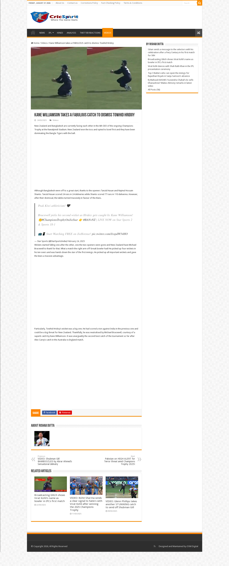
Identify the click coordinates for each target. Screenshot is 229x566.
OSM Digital (192, 546)
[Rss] (154, 546)
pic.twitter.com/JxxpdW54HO (110, 234)
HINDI (60, 33)
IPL (50, 33)
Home (33, 32)
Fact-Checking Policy (110, 3)
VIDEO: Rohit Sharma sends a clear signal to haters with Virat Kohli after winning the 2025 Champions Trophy (86, 504)
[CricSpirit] (55, 17)
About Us (60, 3)
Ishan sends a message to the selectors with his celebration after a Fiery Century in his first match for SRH (171, 52)
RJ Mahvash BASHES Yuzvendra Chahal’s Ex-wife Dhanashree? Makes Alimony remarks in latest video (170, 83)
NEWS (42, 33)
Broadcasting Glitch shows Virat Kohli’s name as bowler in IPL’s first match (49, 498)
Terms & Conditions (133, 3)
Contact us (72, 3)
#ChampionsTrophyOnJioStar (60, 220)
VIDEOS (107, 33)
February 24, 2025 (76, 241)
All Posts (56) (154, 89)
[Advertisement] (86, 161)
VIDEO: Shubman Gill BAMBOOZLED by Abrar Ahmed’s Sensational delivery (55, 460)
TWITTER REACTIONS (90, 33)
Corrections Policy (89, 3)
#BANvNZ (89, 220)
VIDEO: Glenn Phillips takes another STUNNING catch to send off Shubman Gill (121, 504)
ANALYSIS (71, 33)
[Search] (199, 3)
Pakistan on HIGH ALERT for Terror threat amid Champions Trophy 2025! (119, 460)
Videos (44, 43)
